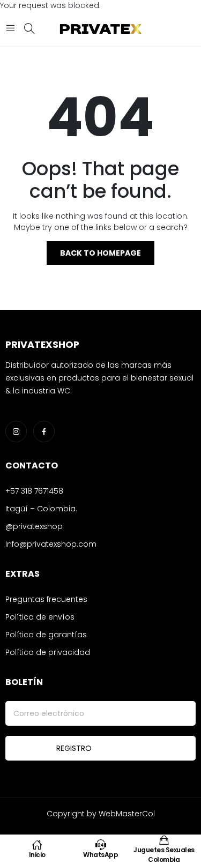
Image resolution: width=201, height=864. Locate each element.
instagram (16, 431)
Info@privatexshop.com (50, 544)
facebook (44, 431)
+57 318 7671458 (34, 491)
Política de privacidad (47, 652)
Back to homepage (100, 253)
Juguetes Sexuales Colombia (164, 854)
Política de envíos (40, 617)
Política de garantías (46, 634)
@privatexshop (34, 526)
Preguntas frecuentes (46, 599)
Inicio (37, 854)
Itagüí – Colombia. (41, 508)
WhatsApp (100, 854)
